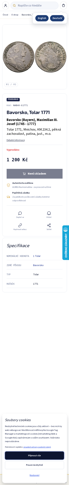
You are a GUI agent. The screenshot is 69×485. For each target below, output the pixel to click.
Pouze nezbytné (34, 465)
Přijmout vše (34, 455)
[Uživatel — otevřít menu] (5, 5)
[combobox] (36, 5)
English (42, 18)
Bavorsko (38, 265)
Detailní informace (16, 140)
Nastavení (34, 475)
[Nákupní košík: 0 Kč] (63, 5)
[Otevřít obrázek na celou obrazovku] (34, 57)
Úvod (5, 14)
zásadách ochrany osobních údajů (37, 447)
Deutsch (57, 18)
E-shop (15, 14)
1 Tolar (37, 256)
